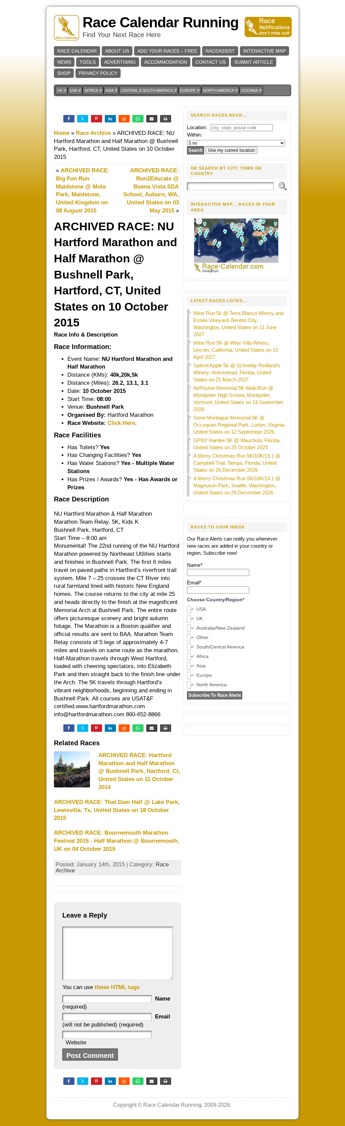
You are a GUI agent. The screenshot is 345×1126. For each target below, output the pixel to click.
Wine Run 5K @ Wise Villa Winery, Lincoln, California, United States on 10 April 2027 (235, 350)
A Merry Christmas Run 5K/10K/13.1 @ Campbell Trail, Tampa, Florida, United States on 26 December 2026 (236, 463)
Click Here (121, 423)
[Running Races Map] (237, 272)
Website (76, 1042)
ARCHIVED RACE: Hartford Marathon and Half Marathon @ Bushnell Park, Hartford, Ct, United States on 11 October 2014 (139, 771)
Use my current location (231, 150)
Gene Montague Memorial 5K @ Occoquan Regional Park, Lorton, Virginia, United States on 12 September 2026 (239, 425)
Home (61, 133)
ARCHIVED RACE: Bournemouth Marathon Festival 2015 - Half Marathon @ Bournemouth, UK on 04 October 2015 (116, 841)
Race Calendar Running (161, 22)
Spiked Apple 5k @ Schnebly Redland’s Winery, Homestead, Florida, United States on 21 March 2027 (236, 372)
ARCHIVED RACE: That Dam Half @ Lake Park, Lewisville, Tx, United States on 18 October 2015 (117, 810)
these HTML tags (117, 987)
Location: (197, 127)
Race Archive (93, 133)
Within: (194, 135)
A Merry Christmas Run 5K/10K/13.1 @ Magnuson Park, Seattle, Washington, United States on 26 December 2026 (236, 485)
